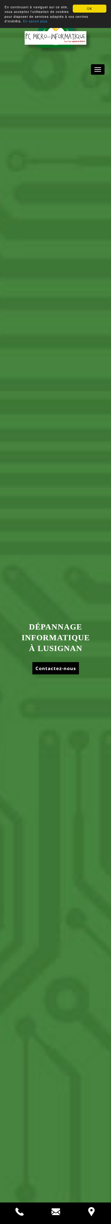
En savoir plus (35, 21)
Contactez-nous (55, 668)
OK (89, 8)
